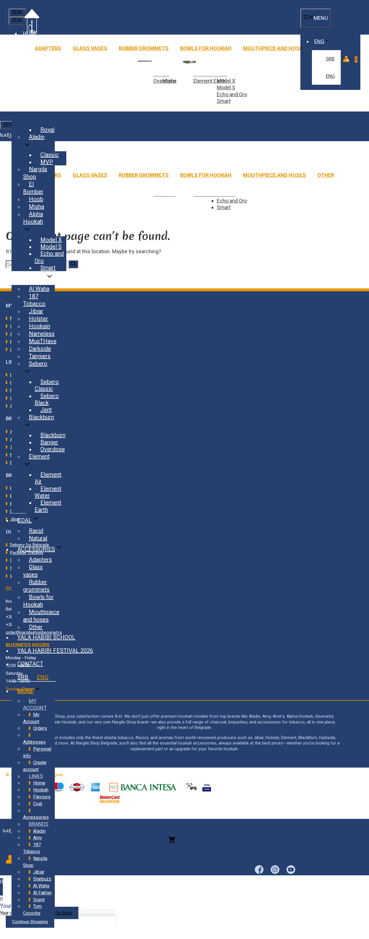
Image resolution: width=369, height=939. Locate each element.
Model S (226, 87)
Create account (34, 766)
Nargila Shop (35, 173)
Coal (24, 520)
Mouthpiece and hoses (274, 48)
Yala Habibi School (46, 637)
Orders (40, 728)
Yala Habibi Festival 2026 (55, 650)
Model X (51, 239)
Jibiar (36, 311)
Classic (49, 154)
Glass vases (90, 48)
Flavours (31, 278)
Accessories (36, 549)
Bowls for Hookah (205, 48)
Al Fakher (42, 892)
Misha (36, 206)
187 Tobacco (34, 300)
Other (325, 175)
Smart (224, 101)
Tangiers (39, 356)
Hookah (40, 790)
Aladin (36, 136)
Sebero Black (47, 399)
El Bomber (33, 188)
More (25, 690)
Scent (39, 899)
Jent (46, 409)
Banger (49, 442)
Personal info (37, 752)
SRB (330, 59)
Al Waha (39, 288)
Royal (47, 129)
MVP (46, 161)
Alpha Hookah (33, 218)
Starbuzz (42, 879)
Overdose (164, 81)
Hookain (39, 326)
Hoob (36, 199)
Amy (37, 837)
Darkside (40, 348)
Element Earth (209, 81)
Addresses (34, 742)
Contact (30, 663)
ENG (319, 41)
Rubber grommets (144, 48)
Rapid (36, 530)
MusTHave (43, 341)
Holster (38, 318)
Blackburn (41, 417)
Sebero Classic (47, 385)
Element (39, 456)
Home (39, 783)
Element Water (48, 492)
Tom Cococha (32, 910)
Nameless (41, 333)
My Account (31, 718)
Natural (38, 538)
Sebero (38, 363)
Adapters (48, 48)
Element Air (48, 478)
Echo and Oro (232, 94)
